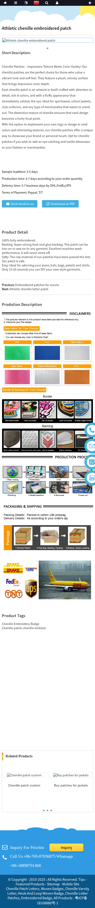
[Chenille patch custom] (24, 775)
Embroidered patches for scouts (37, 285)
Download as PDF (63, 204)
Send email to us (22, 204)
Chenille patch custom (24, 785)
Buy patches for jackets (71, 785)
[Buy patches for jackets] (71, 775)
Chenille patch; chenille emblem (24, 628)
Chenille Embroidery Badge (20, 624)
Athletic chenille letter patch (28, 289)
